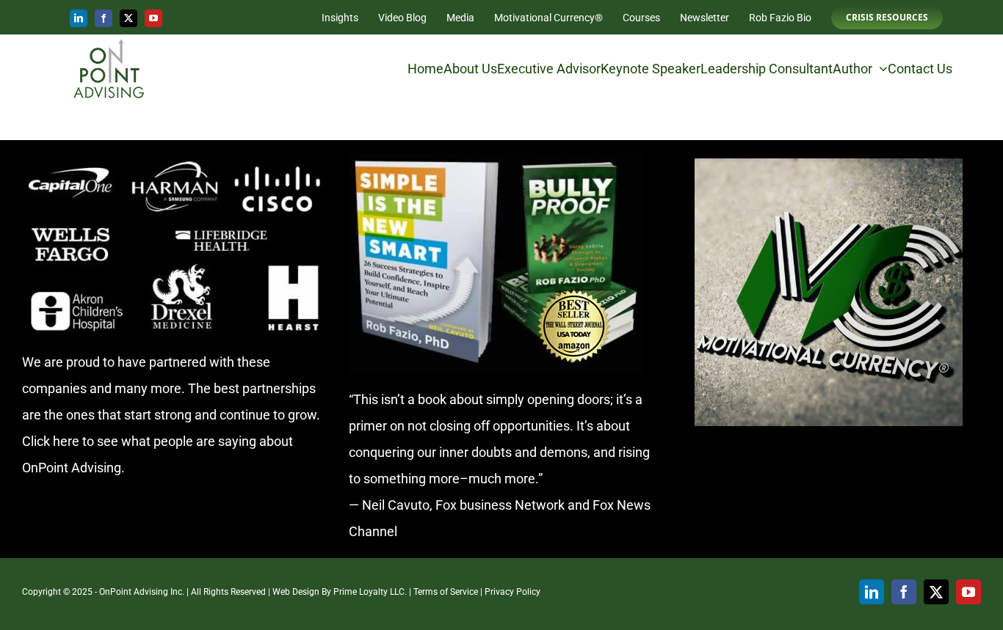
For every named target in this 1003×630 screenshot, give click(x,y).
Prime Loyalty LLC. (370, 592)
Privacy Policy (512, 592)
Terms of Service (445, 592)
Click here (50, 441)
